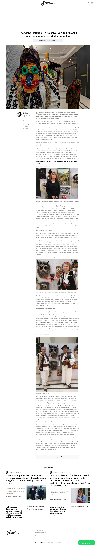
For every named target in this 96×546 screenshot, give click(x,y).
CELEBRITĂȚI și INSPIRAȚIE (11, 496)
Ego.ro (35, 542)
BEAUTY (5, 2)
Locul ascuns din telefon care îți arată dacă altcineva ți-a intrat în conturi (58, 510)
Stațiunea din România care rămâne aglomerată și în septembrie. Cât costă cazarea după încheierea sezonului (14, 512)
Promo (48, 28)
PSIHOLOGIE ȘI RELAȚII (19, 2)
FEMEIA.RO (48, 3)
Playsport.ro (50, 542)
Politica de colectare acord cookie (70, 532)
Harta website (58, 542)
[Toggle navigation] (92, 3)
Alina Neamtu (25, 113)
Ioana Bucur (12, 472)
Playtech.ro (42, 542)
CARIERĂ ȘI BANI (28, 2)
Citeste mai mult (9, 493)
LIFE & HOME (10, 2)
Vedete (20, 496)
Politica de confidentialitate (69, 530)
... (34, 2)
